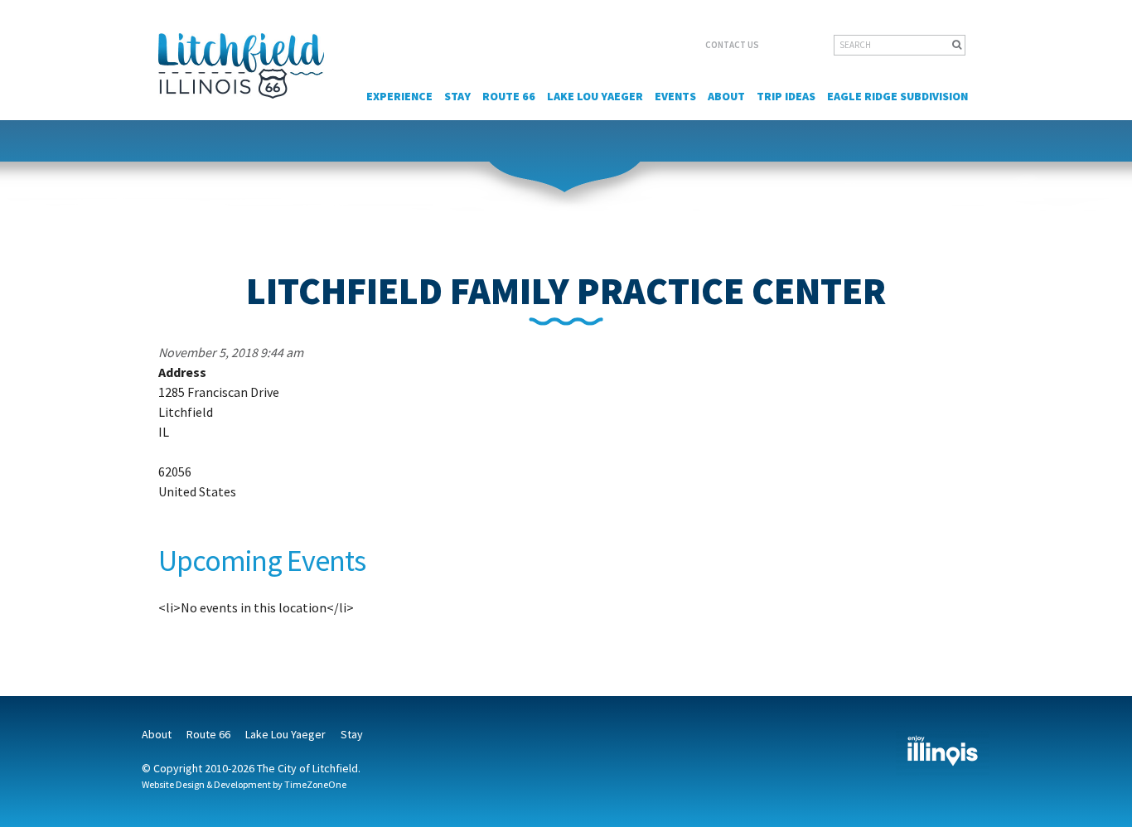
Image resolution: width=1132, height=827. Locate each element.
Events (675, 96)
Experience (399, 96)
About (726, 96)
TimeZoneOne (315, 784)
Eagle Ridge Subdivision (897, 96)
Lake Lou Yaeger (595, 96)
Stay (457, 96)
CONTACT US (732, 45)
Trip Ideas (786, 96)
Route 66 (508, 96)
